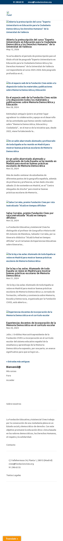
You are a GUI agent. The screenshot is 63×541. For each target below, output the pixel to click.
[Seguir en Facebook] (8, 510)
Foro (8, 375)
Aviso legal (11, 491)
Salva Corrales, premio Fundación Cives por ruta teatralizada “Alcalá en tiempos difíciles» (29, 215)
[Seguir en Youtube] (20, 510)
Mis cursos (11, 371)
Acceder (10, 380)
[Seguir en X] (14, 510)
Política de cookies (15, 502)
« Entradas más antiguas (18, 361)
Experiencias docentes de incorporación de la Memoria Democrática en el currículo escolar (31, 323)
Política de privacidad (16, 496)
